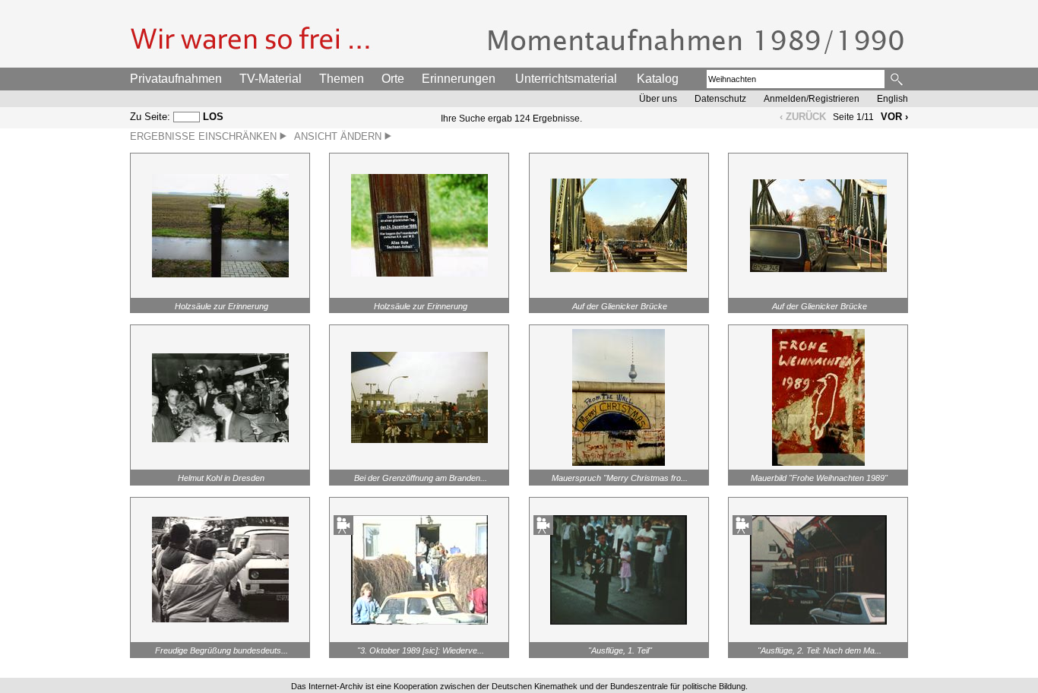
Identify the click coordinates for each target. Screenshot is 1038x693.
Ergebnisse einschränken (205, 136)
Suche (898, 79)
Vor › (894, 116)
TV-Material (270, 78)
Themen (341, 78)
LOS (213, 116)
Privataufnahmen (176, 78)
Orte (392, 78)
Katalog (658, 78)
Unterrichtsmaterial (566, 78)
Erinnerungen (458, 78)
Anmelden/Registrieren (811, 98)
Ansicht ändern (339, 136)
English (892, 98)
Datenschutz (720, 98)
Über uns (658, 98)
